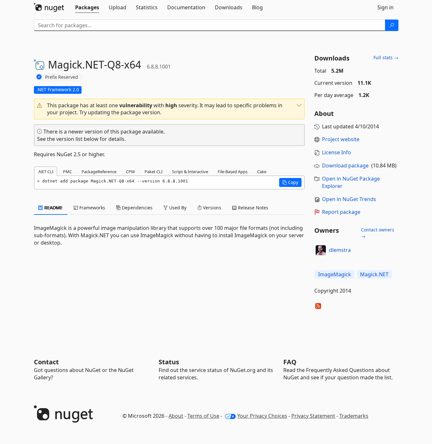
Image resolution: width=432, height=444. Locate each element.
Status (169, 362)
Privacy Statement (313, 415)
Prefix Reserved (61, 77)
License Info (336, 152)
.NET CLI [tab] (45, 171)
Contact (46, 362)
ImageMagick (334, 274)
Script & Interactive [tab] (190, 171)
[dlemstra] (320, 250)
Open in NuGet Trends (349, 199)
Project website (340, 139)
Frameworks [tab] (91, 208)
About (176, 415)
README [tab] (53, 208)
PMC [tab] (67, 171)
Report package (341, 211)
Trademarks (353, 415)
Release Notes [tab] (252, 208)
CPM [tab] (130, 171)
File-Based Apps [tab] (232, 171)
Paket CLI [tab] (153, 171)
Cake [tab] (261, 171)
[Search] (391, 25)
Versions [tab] (211, 208)
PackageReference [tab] (99, 171)
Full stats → (385, 57)
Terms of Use (203, 415)
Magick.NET (374, 274)
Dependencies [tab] (137, 208)
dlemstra (340, 250)
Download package (345, 165)
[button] (169, 109)
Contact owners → (377, 233)
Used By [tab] (177, 208)
